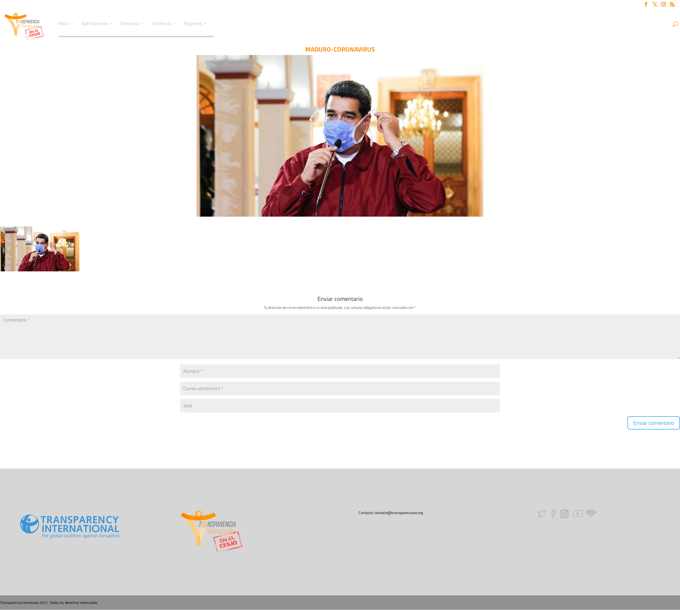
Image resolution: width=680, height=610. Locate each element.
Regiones (193, 24)
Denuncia (130, 24)
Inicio (63, 24)
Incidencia (161, 24)
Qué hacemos (95, 24)
